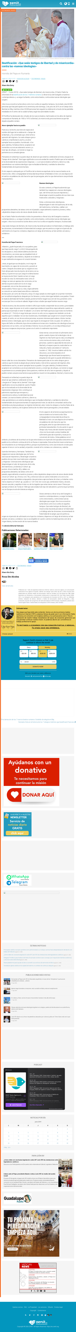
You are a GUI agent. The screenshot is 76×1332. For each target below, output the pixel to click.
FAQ (25, 1307)
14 (48, 1136)
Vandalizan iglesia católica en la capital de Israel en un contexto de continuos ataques (28, 965)
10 (8, 1136)
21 (48, 1139)
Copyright (33, 1310)
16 (67, 1136)
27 (38, 1143)
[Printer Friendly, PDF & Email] (7, 90)
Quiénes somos (18, 1307)
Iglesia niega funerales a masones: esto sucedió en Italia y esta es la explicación (34, 988)
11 (18, 1136)
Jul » (9, 1147)
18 (18, 1139)
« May (5, 1147)
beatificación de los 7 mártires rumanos (27, 95)
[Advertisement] (38, 704)
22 (57, 1139)
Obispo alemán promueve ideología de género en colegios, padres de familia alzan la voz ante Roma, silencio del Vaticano (40, 1008)
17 (8, 1139)
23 (67, 1139)
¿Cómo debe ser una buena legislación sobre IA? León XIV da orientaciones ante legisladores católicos (33, 954)
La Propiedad (32, 1307)
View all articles (7, 586)
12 (28, 1136)
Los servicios (42, 1307)
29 (57, 1143)
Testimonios (5, 10)
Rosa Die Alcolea (23, 78)
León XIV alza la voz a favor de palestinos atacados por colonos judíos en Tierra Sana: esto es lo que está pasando (40, 1017)
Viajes (13, 10)
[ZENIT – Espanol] (21, 3)
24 (8, 1143)
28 (48, 1143)
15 (57, 1136)
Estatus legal (58, 1307)
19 (28, 1139)
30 (67, 1143)
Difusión (50, 1307)
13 (38, 1136)
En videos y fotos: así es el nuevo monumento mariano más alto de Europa (33, 998)
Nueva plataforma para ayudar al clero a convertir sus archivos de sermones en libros (29, 962)
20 (38, 1139)
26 (28, 1143)
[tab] (29, 1265)
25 (18, 1143)
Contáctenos (42, 1310)
